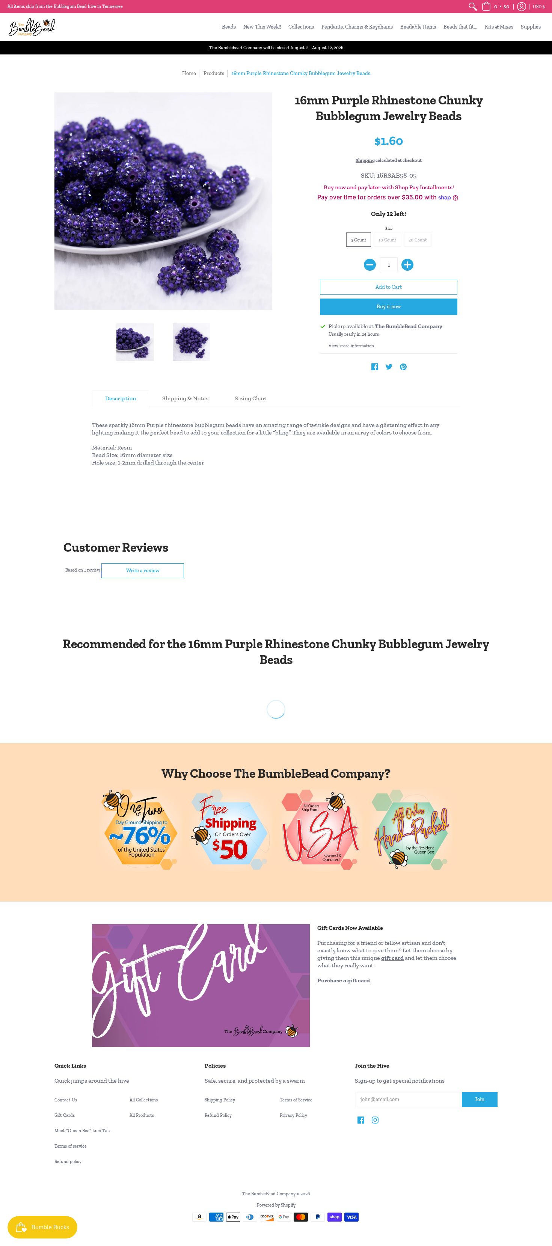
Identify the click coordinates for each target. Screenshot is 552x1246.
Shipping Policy (220, 1100)
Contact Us (65, 1100)
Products (214, 73)
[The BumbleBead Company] (32, 27)
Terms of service (70, 1146)
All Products (142, 1115)
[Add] (407, 265)
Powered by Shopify (276, 1205)
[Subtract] (370, 265)
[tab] (120, 398)
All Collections (144, 1100)
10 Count (388, 240)
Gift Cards (64, 1115)
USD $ (539, 6)
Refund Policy (218, 1115)
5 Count (358, 240)
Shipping (365, 160)
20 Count (418, 240)
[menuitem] (473, 6)
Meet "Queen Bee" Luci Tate (83, 1130)
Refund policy (67, 1161)
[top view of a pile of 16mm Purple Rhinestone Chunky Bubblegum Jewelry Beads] (191, 342)
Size (388, 228)
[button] (495, 6)
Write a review (143, 570)
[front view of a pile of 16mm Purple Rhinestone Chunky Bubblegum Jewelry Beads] (135, 342)
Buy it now (389, 306)
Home (189, 73)
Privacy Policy (293, 1115)
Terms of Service (296, 1100)
